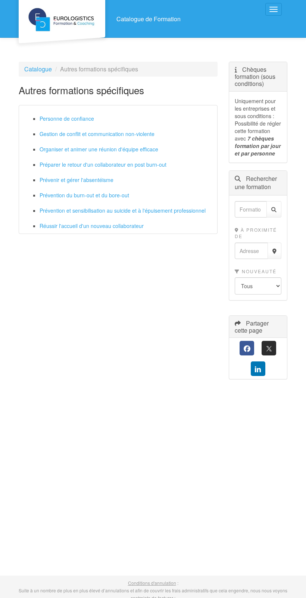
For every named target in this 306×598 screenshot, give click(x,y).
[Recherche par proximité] (274, 251)
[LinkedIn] (258, 368)
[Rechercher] (273, 209)
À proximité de (256, 232)
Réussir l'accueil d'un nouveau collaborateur (92, 225)
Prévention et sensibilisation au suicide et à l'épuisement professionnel (123, 210)
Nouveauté (258, 271)
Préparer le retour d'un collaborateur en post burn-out (103, 164)
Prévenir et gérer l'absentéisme (76, 180)
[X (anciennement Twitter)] (269, 348)
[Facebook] (247, 348)
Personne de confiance (67, 118)
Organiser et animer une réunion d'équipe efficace (99, 149)
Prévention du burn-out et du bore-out (84, 195)
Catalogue (38, 69)
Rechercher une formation (256, 183)
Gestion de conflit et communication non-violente (97, 134)
